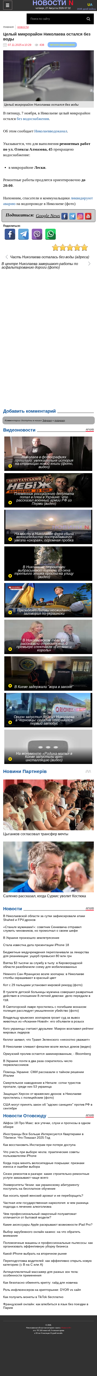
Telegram (47, 420)
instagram (60, 420)
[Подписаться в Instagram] (81, 216)
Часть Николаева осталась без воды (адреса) (49, 257)
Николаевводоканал (50, 131)
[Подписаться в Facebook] (65, 216)
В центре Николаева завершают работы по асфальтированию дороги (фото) (40, 265)
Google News (48, 215)
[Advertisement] (48, 337)
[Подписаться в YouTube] (89, 216)
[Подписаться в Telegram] (73, 216)
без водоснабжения (33, 119)
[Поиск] (88, 18)
